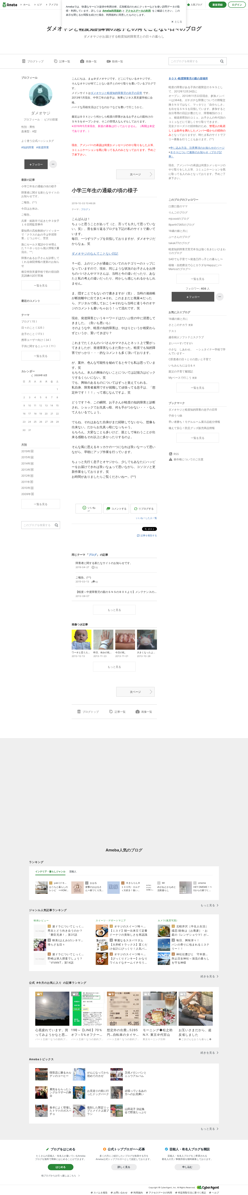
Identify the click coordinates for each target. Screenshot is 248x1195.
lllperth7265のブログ (182, 224)
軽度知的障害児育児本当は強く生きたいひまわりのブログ (197, 251)
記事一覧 (64, 61)
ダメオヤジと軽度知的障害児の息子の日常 (116, 93)
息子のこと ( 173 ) (32, 333)
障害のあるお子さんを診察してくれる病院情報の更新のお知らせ (40, 261)
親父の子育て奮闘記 (181, 371)
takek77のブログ (179, 243)
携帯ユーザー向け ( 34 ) (36, 339)
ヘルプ (215, 1192)
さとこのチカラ (181, 324)
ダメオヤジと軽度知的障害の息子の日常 (193, 409)
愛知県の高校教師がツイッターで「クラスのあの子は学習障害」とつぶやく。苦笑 (40, 234)
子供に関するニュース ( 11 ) (38, 346)
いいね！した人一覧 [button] (146, 518)
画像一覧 (91, 61)
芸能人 (72, 871)
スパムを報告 (101, 1192)
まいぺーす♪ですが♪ (181, 343)
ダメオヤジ (40, 113)
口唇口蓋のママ (178, 206)
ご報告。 (26, 214)
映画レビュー (41, 920)
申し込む (187, 1166)
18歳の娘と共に (178, 230)
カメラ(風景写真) (167, 920)
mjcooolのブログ (179, 218)
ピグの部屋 (51, 119)
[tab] (50, 871)
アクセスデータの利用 (160, 1192)
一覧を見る (197, 278)
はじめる (61, 1166)
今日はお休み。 (30, 208)
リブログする (146, 508)
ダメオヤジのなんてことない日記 (95, 253)
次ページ (135, 174)
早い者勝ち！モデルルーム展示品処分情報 (194, 421)
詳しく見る (124, 1166)
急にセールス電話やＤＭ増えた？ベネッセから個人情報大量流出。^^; (40, 248)
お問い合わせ (120, 1192)
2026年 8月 (40, 375)
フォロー (194, 296)
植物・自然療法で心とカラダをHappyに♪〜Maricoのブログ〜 (195, 267)
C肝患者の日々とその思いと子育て (190, 359)
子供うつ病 (175, 415)
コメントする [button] (119, 508)
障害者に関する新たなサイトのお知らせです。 (40, 194)
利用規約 (138, 1192)
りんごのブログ (178, 212)
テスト (173, 331)
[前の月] (32, 376)
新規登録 (218, 4)
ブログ (84, 209)
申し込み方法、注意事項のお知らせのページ (197, 147)
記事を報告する (149, 535)
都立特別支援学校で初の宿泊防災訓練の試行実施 (40, 273)
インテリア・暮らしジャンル (50, 871)
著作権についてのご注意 (188, 459)
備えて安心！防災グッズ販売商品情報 (192, 428)
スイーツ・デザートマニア (111, 920)
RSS (176, 454)
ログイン (237, 4)
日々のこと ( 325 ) (32, 327)
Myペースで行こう (183, 377)
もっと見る (114, 609)
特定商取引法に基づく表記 (192, 1192)
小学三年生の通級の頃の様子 (105, 190)
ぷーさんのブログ (179, 236)
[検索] (222, 61)
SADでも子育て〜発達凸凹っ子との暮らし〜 (196, 259)
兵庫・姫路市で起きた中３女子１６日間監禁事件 (40, 222)
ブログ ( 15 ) (29, 321)
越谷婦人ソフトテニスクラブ (186, 337)
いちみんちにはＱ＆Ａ (182, 365)
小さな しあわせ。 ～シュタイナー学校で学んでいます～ (197, 351)
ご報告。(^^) (29, 202)
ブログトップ (35, 61)
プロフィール (32, 119)
